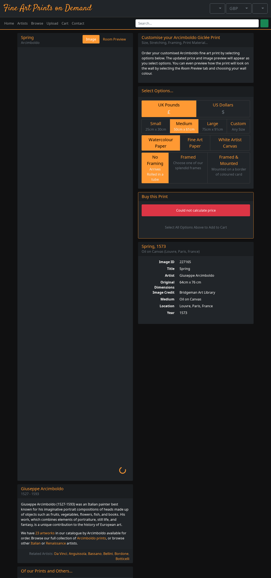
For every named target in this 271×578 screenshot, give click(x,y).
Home (9, 23)
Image (91, 39)
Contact (78, 23)
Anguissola (77, 553)
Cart (65, 23)
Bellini (108, 553)
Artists (22, 23)
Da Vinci (60, 553)
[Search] (264, 23)
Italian (36, 543)
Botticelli (122, 558)
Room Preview (114, 39)
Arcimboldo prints (91, 538)
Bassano (95, 553)
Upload (52, 23)
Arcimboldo (30, 42)
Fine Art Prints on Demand (47, 8)
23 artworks (45, 533)
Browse (37, 23)
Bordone (122, 553)
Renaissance (56, 543)
